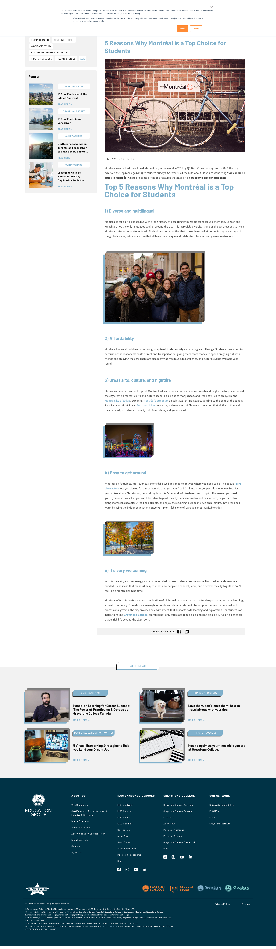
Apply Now (123, 836)
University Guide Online (221, 805)
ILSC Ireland (123, 817)
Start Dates (123, 842)
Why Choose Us (79, 805)
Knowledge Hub (79, 839)
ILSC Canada (124, 811)
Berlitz (212, 817)
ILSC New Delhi (125, 823)
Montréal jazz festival (117, 400)
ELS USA (214, 811)
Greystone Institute (219, 823)
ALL (82, 58)
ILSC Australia (125, 805)
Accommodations (80, 827)
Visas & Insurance (127, 848)
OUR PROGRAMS (40, 39)
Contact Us (123, 829)
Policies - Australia (173, 829)
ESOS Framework (109, 926)
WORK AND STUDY (41, 46)
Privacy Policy (222, 904)
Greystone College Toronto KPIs (180, 842)
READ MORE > (65, 104)
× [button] (211, 6)
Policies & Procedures (129, 854)
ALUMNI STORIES (66, 58)
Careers (75, 846)
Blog (119, 861)
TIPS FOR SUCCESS (41, 58)
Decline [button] (196, 28)
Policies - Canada (173, 836)
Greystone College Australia (178, 805)
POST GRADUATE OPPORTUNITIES (50, 52)
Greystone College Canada (177, 811)
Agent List (77, 852)
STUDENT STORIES (64, 39)
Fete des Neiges (146, 405)
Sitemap (246, 904)
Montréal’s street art (155, 400)
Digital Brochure (80, 821)
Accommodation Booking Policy (88, 833)
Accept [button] (182, 28)
